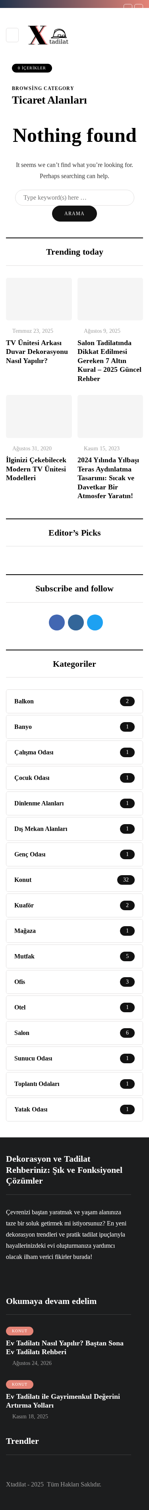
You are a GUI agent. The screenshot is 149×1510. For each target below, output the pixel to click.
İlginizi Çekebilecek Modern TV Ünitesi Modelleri (36, 469)
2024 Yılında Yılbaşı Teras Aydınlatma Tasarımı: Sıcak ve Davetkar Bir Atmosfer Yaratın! (108, 478)
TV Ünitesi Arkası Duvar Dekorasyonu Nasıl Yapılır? (37, 352)
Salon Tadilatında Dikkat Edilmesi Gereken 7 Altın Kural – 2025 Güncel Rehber (109, 361)
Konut (19, 1331)
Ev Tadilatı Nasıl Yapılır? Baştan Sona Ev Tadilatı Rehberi (65, 1347)
